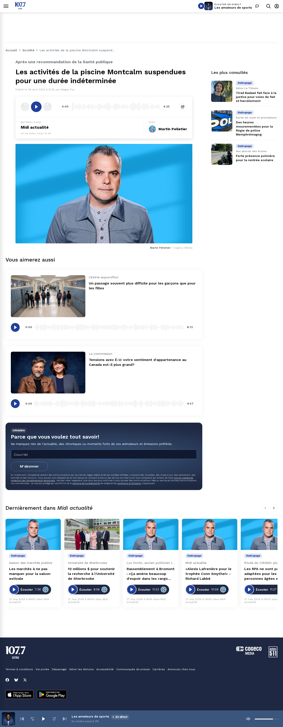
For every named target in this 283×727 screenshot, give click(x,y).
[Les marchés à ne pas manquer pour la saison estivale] (33, 534)
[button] (22, 718)
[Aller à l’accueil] (20, 8)
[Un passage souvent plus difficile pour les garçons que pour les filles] (48, 296)
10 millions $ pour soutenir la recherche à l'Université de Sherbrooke (91, 574)
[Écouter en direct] (201, 6)
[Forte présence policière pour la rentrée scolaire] (221, 154)
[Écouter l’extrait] (36, 106)
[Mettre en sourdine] (248, 719)
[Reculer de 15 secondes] (25, 107)
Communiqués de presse (133, 669)
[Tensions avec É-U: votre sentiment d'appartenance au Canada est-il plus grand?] (48, 372)
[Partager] (183, 107)
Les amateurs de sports (233, 7)
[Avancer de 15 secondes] (47, 107)
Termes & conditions (19, 669)
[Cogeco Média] (249, 653)
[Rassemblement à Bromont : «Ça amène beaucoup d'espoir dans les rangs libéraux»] (150, 534)
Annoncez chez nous (181, 669)
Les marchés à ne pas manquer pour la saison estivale (29, 574)
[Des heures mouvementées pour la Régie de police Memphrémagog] (221, 121)
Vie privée (42, 669)
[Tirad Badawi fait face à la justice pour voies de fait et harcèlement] (221, 91)
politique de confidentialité (86, 483)
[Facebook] (7, 680)
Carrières (159, 669)
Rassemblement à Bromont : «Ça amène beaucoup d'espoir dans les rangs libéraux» (151, 574)
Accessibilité (105, 669)
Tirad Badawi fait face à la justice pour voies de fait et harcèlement (256, 97)
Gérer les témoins (81, 669)
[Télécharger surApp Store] (19, 695)
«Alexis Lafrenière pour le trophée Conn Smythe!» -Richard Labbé (208, 574)
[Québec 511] (273, 656)
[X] (25, 680)
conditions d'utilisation (129, 483)
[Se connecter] (276, 6)
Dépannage (59, 669)
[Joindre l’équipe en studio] (257, 6)
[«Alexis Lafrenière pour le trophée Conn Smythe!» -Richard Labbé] (209, 534)
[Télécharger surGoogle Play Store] (52, 695)
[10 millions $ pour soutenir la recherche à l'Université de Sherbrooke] (92, 534)
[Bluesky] (16, 680)
